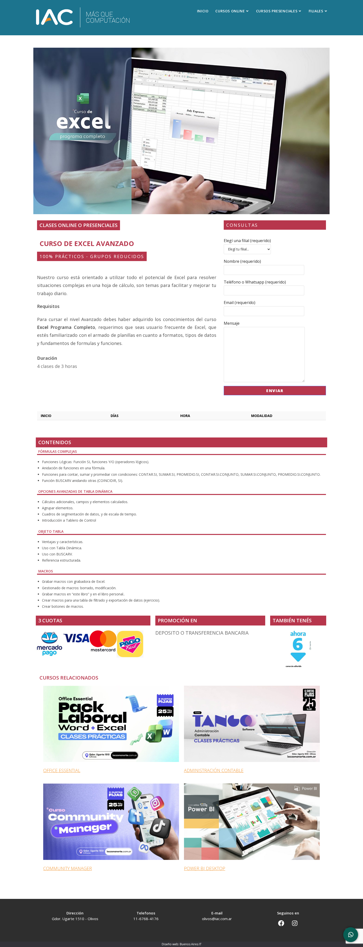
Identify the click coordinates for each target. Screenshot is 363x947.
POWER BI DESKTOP (204, 868)
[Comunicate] (350, 934)
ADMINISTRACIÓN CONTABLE (213, 770)
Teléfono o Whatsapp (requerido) (255, 282)
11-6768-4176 (146, 918)
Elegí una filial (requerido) (247, 240)
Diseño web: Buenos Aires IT (182, 944)
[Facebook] (281, 923)
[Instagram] (295, 923)
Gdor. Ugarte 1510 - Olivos (75, 918)
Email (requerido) (239, 302)
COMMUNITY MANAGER (67, 868)
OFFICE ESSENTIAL (61, 770)
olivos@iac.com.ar (217, 918)
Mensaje (232, 323)
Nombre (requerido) (242, 261)
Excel (42, 327)
